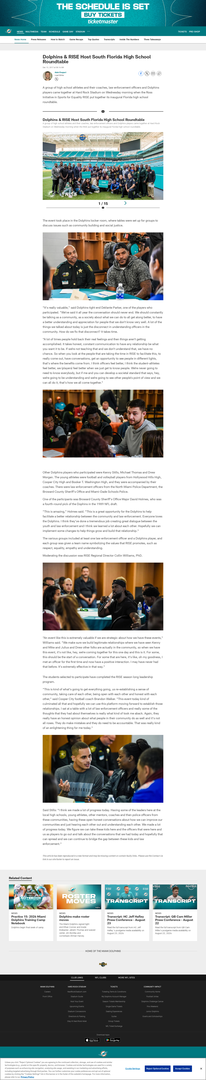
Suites (114, 1016)
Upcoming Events (77, 1006)
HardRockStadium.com (76, 992)
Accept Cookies (182, 1068)
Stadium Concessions (77, 1011)
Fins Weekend (152, 1006)
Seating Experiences (114, 1011)
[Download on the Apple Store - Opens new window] (92, 1040)
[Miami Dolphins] (103, 1054)
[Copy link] (159, 73)
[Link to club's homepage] (8, 31)
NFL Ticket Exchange (114, 1026)
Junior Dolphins (152, 1011)
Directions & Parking (77, 1016)
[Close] (201, 1068)
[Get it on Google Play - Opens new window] (113, 1041)
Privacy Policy (27, 1077)
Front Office (47, 996)
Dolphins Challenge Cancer (152, 1001)
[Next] (125, 203)
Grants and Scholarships (152, 1016)
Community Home (152, 992)
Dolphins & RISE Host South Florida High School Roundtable (94, 119)
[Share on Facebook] (141, 75)
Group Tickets (114, 1021)
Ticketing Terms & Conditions (114, 992)
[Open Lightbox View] (103, 172)
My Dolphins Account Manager (114, 996)
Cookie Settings (132, 1068)
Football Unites (152, 996)
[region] (103, 1069)
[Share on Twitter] (147, 75)
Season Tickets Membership (114, 1001)
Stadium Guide (77, 996)
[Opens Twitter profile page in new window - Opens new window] (56, 79)
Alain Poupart (60, 72)
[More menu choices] (88, 31)
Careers (47, 992)
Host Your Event (76, 1001)
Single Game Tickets (114, 1006)
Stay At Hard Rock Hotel (77, 1021)
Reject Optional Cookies (157, 1068)
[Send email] (153, 75)
